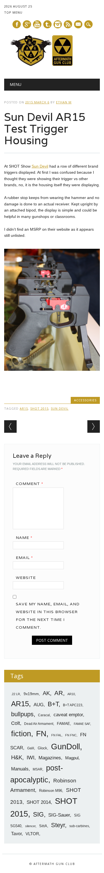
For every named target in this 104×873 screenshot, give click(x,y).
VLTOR (32, 833)
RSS (68, 24)
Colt (15, 723)
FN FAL (56, 735)
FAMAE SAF (82, 723)
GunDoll (65, 746)
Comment (29, 483)
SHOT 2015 (39, 408)
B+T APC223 (72, 705)
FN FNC (71, 735)
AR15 (24, 408)
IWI (30, 757)
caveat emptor (68, 714)
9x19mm (31, 694)
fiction (21, 734)
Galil (30, 748)
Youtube (37, 24)
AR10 (71, 694)
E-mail (78, 24)
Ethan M (64, 102)
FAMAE (63, 723)
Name (24, 537)
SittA (43, 826)
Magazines (50, 757)
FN (41, 733)
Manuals (20, 769)
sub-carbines (79, 826)
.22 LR (15, 694)
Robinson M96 (50, 791)
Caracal (44, 715)
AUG (39, 704)
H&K (16, 757)
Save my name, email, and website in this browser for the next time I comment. (48, 615)
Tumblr (47, 24)
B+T (53, 704)
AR (58, 693)
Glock (42, 748)
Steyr (58, 825)
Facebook (16, 24)
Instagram (58, 24)
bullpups (22, 714)
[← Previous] (10, 426)
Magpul (71, 757)
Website (26, 577)
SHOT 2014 (39, 802)
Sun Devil (40, 166)
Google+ (27, 24)
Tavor (16, 833)
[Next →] (93, 426)
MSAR (37, 769)
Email (24, 557)
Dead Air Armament (38, 724)
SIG (38, 814)
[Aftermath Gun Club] (52, 64)
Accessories (85, 400)
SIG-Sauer (59, 815)
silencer (30, 826)
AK (46, 693)
